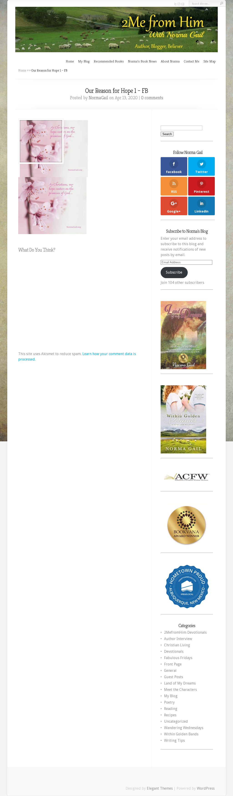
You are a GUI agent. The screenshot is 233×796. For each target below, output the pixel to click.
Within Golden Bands (181, 734)
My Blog (84, 61)
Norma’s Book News (142, 61)
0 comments (152, 98)
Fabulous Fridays (178, 658)
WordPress (206, 788)
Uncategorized (176, 721)
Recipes (170, 715)
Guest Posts (173, 677)
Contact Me (191, 61)
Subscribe (174, 272)
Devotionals (173, 651)
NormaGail (98, 98)
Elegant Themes (160, 788)
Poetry (169, 702)
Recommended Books (109, 61)
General (170, 670)
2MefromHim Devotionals (185, 632)
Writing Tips (174, 740)
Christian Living (177, 645)
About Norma (170, 61)
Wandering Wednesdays (183, 728)
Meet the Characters (180, 689)
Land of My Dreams (180, 683)
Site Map (209, 61)
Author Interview (178, 639)
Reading (170, 709)
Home (70, 61)
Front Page (173, 664)
